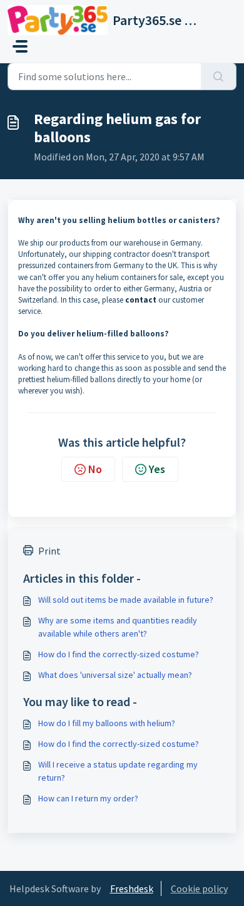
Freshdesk (131, 888)
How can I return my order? (88, 798)
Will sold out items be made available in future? (125, 599)
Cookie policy (199, 888)
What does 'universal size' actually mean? (115, 674)
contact (140, 299)
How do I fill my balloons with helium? (106, 723)
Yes (157, 469)
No (95, 469)
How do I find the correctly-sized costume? (118, 654)
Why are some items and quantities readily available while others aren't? (117, 627)
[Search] (218, 76)
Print (49, 550)
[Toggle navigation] (20, 46)
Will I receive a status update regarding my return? (118, 771)
